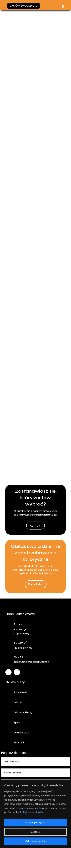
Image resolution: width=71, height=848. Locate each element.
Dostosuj (35, 831)
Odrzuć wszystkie (35, 841)
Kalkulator (35, 584)
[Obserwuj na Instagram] (17, 672)
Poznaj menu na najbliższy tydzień (31, 470)
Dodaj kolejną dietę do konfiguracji (29, 216)
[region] (35, 814)
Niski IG (18, 742)
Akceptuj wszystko (35, 822)
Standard (20, 692)
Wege (17, 702)
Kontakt (35, 525)
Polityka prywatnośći (31, 812)
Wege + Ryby (22, 712)
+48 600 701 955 (22, 647)
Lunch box (21, 732)
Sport (17, 722)
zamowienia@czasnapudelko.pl (31, 661)
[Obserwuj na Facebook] (8, 672)
